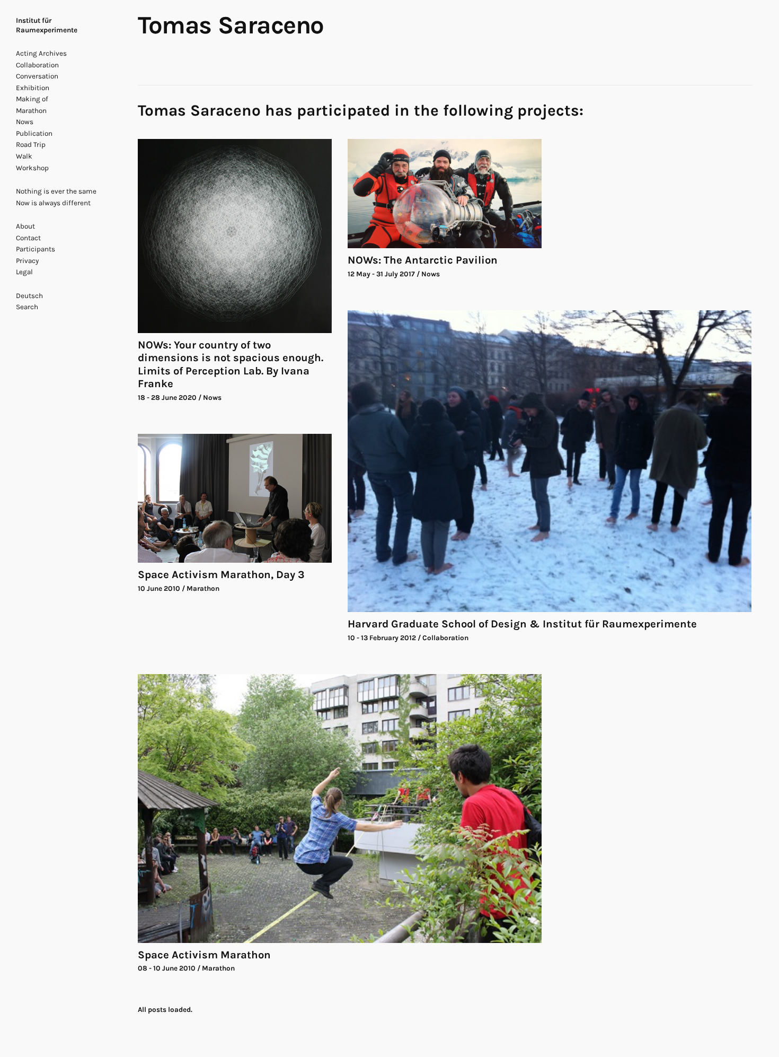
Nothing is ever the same (56, 191)
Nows (24, 122)
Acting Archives (41, 53)
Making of (32, 99)
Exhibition (32, 88)
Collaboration (37, 65)
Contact (28, 238)
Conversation (37, 76)
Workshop (32, 168)
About (25, 226)
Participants (35, 249)
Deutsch (29, 296)
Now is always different (53, 203)
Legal (24, 272)
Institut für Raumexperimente (46, 25)
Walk (24, 156)
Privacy (27, 261)
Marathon (31, 111)
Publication (34, 133)
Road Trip (31, 144)
